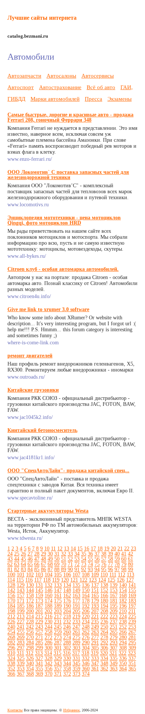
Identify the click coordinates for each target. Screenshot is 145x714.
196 (123, 606)
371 (58, 674)
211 (132, 611)
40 (117, 554)
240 (11, 627)
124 (102, 580)
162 (67, 595)
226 (11, 621)
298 (30, 648)
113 (130, 574)
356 (48, 668)
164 (86, 595)
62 (10, 564)
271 (39, 637)
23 (133, 548)
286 (48, 642)
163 (76, 595)
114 (11, 580)
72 (77, 564)
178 (86, 601)
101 (21, 574)
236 (104, 621)
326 (30, 658)
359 (76, 668)
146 (48, 590)
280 (123, 637)
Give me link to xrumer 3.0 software (48, 309)
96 (110, 569)
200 (30, 611)
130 (30, 585)
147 (58, 590)
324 (11, 658)
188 (48, 606)
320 (104, 653)
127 (130, 580)
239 (132, 621)
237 (113, 621)
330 (67, 658)
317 (76, 653)
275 (76, 637)
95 (103, 569)
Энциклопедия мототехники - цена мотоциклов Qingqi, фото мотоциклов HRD (64, 220)
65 (30, 564)
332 (86, 658)
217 (58, 616)
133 (58, 585)
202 (48, 611)
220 (86, 616)
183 (132, 601)
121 (74, 580)
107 (76, 574)
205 (76, 611)
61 (130, 559)
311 (20, 653)
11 (53, 548)
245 (58, 627)
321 (113, 653)
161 (58, 595)
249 (95, 627)
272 (48, 637)
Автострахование (60, 87)
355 (39, 668)
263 (95, 632)
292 (104, 642)
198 (11, 611)
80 (130, 564)
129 (21, 585)
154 (123, 590)
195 (113, 606)
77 (110, 564)
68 (50, 564)
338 (11, 663)
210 (123, 611)
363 (113, 668)
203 (58, 611)
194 (104, 606)
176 (67, 601)
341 (39, 663)
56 (97, 559)
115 (20, 580)
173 (39, 601)
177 (76, 601)
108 (86, 574)
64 (23, 564)
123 (93, 580)
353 (21, 668)
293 (113, 642)
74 (90, 564)
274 (67, 637)
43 (10, 559)
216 (48, 616)
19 (106, 548)
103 (39, 574)
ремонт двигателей (29, 355)
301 (58, 648)
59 (117, 559)
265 (113, 632)
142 (11, 590)
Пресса (93, 98)
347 (95, 663)
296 (11, 648)
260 (67, 632)
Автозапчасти (24, 75)
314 (48, 653)
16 (86, 548)
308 (123, 648)
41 (123, 554)
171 (21, 601)
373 (76, 674)
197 (132, 606)
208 (104, 611)
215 (39, 616)
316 (67, 653)
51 (63, 559)
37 (97, 554)
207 (95, 611)
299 (39, 648)
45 (23, 559)
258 (48, 632)
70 (63, 564)
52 (70, 559)
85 (36, 569)
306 (104, 648)
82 (16, 569)
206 (86, 611)
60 (123, 559)
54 (83, 559)
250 (104, 627)
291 (95, 642)
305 (95, 648)
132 (48, 585)
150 (86, 590)
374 (86, 674)
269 (21, 637)
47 (36, 559)
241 (21, 627)
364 (123, 668)
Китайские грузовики (33, 390)
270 (30, 637)
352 (11, 668)
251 (113, 627)
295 (132, 642)
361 (95, 668)
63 (16, 564)
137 (95, 585)
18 (100, 548)
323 (132, 653)
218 (67, 616)
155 (132, 590)
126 (121, 580)
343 (58, 663)
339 (21, 663)
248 (86, 627)
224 (123, 616)
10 (46, 548)
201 (39, 611)
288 (67, 642)
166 (104, 595)
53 (77, 559)
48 (43, 559)
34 (77, 554)
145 (39, 590)
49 (50, 559)
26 (23, 554)
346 (86, 663)
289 (76, 642)
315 (57, 653)
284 (30, 642)
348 (104, 663)
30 (50, 554)
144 (30, 590)
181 (113, 601)
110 (104, 574)
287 (58, 642)
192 (86, 606)
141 (132, 585)
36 (90, 554)
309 (132, 648)
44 (16, 559)
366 (11, 674)
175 (58, 601)
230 (48, 621)
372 (67, 674)
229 (39, 621)
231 (58, 621)
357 (58, 668)
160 (48, 595)
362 (104, 668)
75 (97, 564)
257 (39, 632)
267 (132, 632)
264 (104, 632)
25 (16, 554)
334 (104, 658)
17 (93, 548)
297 (21, 648)
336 (123, 658)
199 (21, 611)
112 (121, 574)
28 (36, 554)
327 (39, 658)
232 (67, 621)
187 (39, 606)
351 (132, 663)
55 (90, 559)
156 (11, 595)
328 (48, 658)
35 (83, 554)
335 (113, 658)
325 (21, 658)
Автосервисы (97, 75)
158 (30, 595)
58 (110, 559)
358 (67, 668)
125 (111, 580)
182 (123, 601)
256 (30, 632)
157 (21, 595)
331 (76, 658)
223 (113, 616)
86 (43, 569)
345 (76, 663)
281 (132, 637)
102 (30, 574)
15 (80, 548)
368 (30, 674)
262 (86, 632)
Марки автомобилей (55, 98)
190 (67, 606)
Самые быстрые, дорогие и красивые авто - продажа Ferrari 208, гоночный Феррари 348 (70, 117)
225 (132, 616)
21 (120, 548)
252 (123, 627)
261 (76, 632)
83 (23, 569)
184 (11, 606)
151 (95, 590)
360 (86, 668)
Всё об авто (101, 87)
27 (30, 554)
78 (117, 564)
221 (95, 616)
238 (123, 621)
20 (113, 548)
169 (132, 595)
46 (30, 559)
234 (86, 621)
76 (103, 564)
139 (113, 585)
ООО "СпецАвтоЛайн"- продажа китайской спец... (68, 470)
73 (83, 564)
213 (21, 616)
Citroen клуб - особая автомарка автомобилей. (63, 269)
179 (95, 601)
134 (67, 585)
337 (132, 658)
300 (48, 648)
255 (21, 632)
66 (36, 564)
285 (39, 642)
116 (29, 580)
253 (132, 627)
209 (113, 611)
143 (21, 590)
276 (86, 637)
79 (123, 564)
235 (95, 621)
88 (56, 569)
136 (86, 585)
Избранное (71, 710)
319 (95, 653)
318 (85, 653)
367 (21, 674)
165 (95, 595)
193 (95, 606)
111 (112, 574)
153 (113, 590)
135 (76, 585)
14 (73, 548)
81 (10, 569)
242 (30, 627)
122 (83, 580)
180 (104, 601)
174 (48, 601)
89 (63, 569)
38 (103, 554)
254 (11, 632)
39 (110, 554)
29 (43, 554)
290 (86, 642)
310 (11, 653)
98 (123, 569)
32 (63, 554)
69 (56, 564)
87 (50, 569)
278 (104, 637)
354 (30, 668)
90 (70, 569)
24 (10, 554)
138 (104, 585)
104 (48, 574)
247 (76, 627)
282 (11, 642)
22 (126, 548)
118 (47, 580)
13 (66, 548)
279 (113, 637)
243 (39, 627)
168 (123, 595)
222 (104, 616)
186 (30, 606)
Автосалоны (61, 75)
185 (21, 606)
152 (104, 590)
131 (39, 585)
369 (39, 674)
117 (38, 580)
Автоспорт (20, 87)
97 (117, 569)
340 (30, 663)
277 (95, 637)
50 (56, 559)
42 (130, 554)
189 (58, 606)
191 (76, 606)
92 (83, 569)
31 (56, 554)
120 (65, 580)
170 (11, 601)
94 (97, 569)
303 (76, 648)
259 (58, 632)
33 (70, 554)
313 (39, 653)
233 (76, 621)
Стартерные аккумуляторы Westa (47, 511)
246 (67, 627)
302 (67, 648)
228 (30, 621)
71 (70, 564)
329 (58, 658)
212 (11, 616)
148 (67, 590)
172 (30, 601)
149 (76, 590)
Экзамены (119, 98)
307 (113, 648)
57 (103, 559)
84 (30, 569)
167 (113, 595)
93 (90, 569)
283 (21, 642)
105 (58, 574)
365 (132, 668)
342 (48, 663)
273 (58, 637)
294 (123, 642)
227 (21, 621)
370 (48, 674)
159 (39, 595)
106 (67, 574)
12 (59, 548)
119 (55, 580)
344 (67, 663)
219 (76, 616)
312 (29, 653)
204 (67, 611)
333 (95, 658)
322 (122, 653)
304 (86, 648)
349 (113, 663)
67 (43, 564)
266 (123, 632)
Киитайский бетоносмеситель (42, 430)
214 (30, 616)
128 (11, 585)
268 (11, 637)
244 (48, 627)
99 (130, 569)
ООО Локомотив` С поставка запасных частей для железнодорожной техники (68, 174)
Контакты (15, 710)
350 (123, 663)
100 (11, 574)
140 (123, 585)
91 (77, 569)
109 (95, 574)
